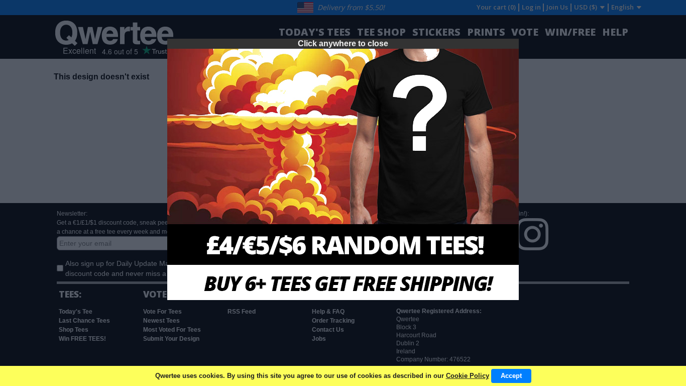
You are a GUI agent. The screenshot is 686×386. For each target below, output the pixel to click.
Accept (511, 375)
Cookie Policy (467, 375)
